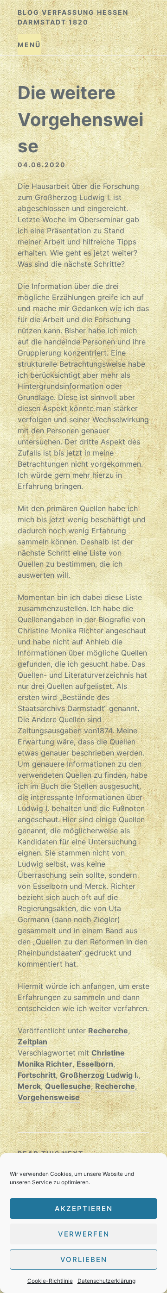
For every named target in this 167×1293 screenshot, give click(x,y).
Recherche (108, 1030)
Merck (29, 1086)
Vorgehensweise (49, 1097)
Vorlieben (83, 1259)
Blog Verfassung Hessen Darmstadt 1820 (73, 17)
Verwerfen (83, 1234)
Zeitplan (32, 1041)
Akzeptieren (84, 1208)
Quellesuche (68, 1086)
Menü (29, 45)
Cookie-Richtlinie (50, 1280)
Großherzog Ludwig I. (99, 1075)
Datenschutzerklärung (106, 1280)
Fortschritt (37, 1075)
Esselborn (95, 1063)
